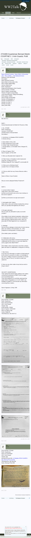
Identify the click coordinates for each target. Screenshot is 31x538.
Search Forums (4, 14)
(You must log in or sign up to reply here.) (22, 494)
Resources (19, 12)
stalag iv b (25, 63)
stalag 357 (14, 63)
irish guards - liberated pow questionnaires (9, 60)
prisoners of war (8, 63)
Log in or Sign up (26, 1)
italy (2, 63)
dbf (7, 69)
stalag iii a (20, 63)
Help (29, 534)
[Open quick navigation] (29, 18)
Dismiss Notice (25, 526)
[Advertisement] (15, 36)
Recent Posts (11, 14)
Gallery (13, 12)
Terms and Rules (27, 536)
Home (3, 12)
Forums (8, 12)
